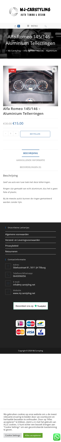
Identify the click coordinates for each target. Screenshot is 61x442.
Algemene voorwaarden (17, 234)
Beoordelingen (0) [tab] (30, 167)
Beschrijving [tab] (30, 153)
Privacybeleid (11, 245)
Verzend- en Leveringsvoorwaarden (22, 240)
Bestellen (35, 134)
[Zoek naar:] (46, 26)
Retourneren (11, 251)
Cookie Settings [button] (12, 435)
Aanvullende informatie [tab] (30, 160)
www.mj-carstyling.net (24, 293)
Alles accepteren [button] (33, 435)
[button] (54, 69)
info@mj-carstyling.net (24, 284)
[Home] (4, 50)
